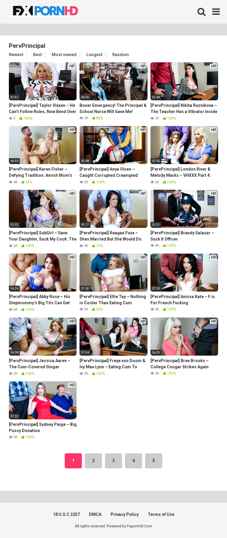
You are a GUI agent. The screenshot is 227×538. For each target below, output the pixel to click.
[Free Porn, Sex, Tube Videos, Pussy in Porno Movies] (53, 12)
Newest (16, 54)
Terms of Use (161, 514)
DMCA (95, 514)
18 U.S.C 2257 (66, 514)
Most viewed (64, 54)
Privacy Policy (125, 514)
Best (37, 54)
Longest (94, 54)
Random (120, 54)
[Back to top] (207, 520)
